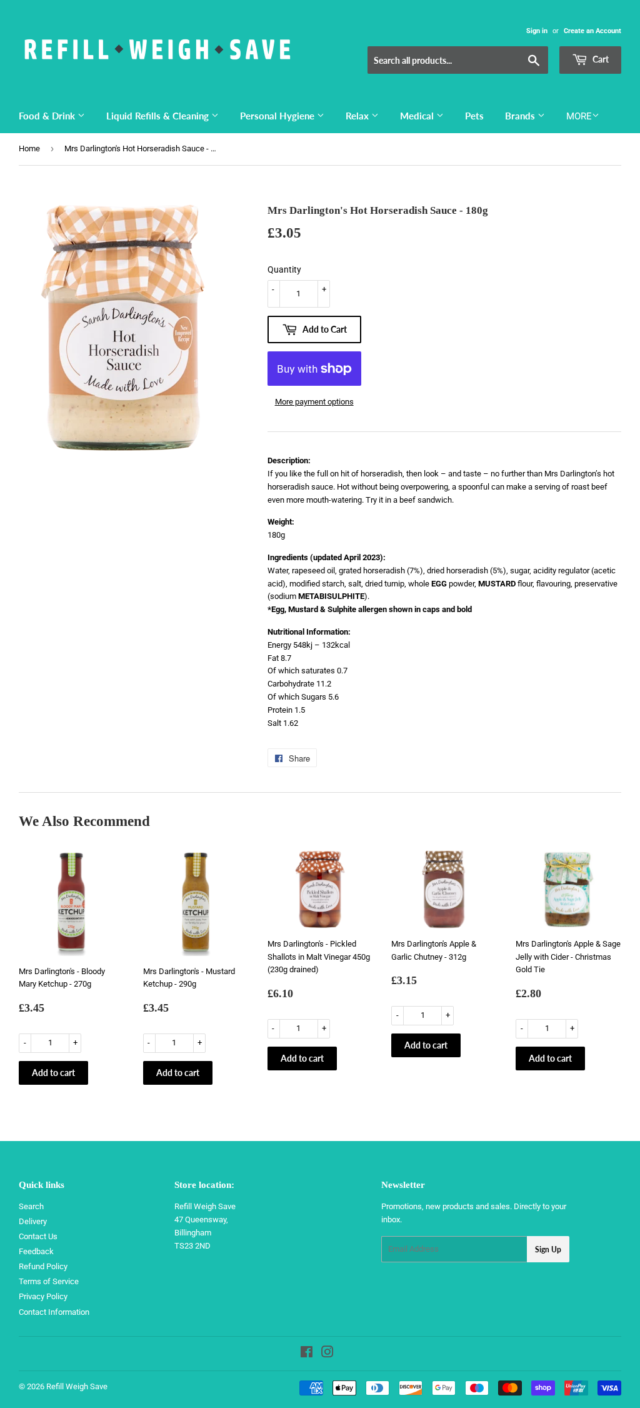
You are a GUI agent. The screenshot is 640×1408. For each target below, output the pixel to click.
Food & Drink (48, 115)
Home (29, 148)
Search (31, 1206)
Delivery (33, 1221)
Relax (358, 115)
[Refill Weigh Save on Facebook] (306, 1354)
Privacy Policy (43, 1296)
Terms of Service (49, 1281)
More (579, 116)
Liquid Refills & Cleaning (158, 115)
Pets (474, 115)
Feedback (36, 1251)
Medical (418, 115)
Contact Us (38, 1236)
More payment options (314, 401)
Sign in (537, 31)
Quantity (284, 269)
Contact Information (54, 1312)
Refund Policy (43, 1266)
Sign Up (548, 1249)
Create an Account (592, 31)
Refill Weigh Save (77, 1386)
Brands (521, 115)
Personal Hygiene (278, 115)
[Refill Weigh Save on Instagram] (327, 1354)
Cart (600, 59)
